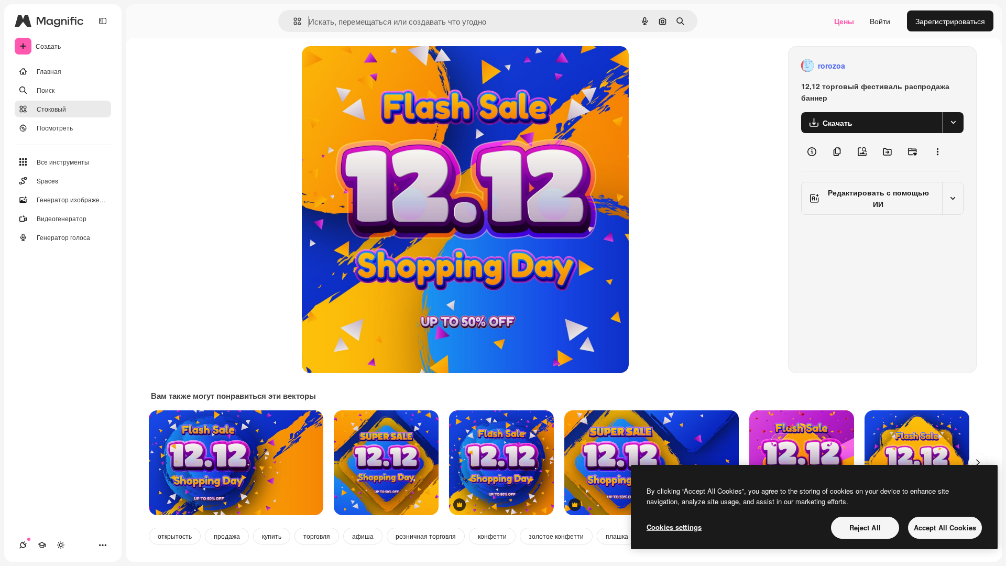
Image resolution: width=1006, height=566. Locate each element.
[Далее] (977, 462)
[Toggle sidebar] (102, 21)
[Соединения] (23, 545)
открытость (175, 535)
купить (271, 535)
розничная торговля (426, 535)
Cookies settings (674, 527)
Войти (880, 21)
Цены (844, 21)
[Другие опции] (937, 152)
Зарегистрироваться (950, 21)
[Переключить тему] (60, 545)
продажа (227, 535)
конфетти (492, 535)
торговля (316, 535)
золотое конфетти (556, 535)
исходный (372, 65)
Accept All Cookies (945, 527)
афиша (363, 535)
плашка (617, 535)
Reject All (865, 527)
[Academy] (42, 545)
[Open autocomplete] (293, 21)
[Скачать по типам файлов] (953, 122)
